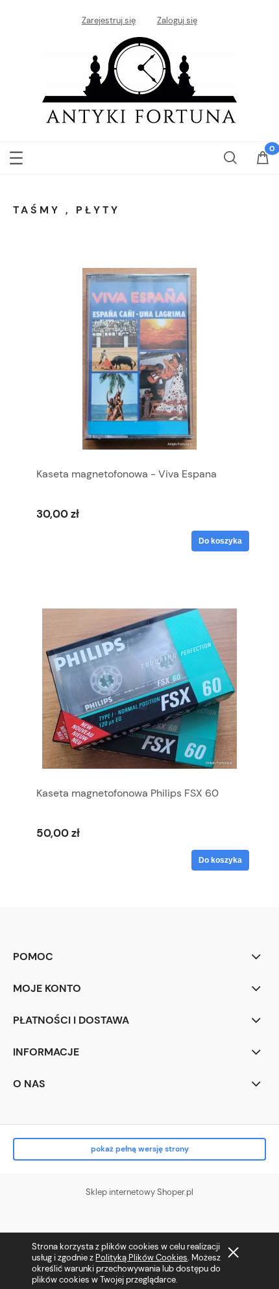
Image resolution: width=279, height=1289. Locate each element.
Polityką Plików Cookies (141, 1257)
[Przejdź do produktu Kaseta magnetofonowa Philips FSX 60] (139, 688)
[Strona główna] (139, 78)
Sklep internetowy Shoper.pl (139, 1192)
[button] (16, 155)
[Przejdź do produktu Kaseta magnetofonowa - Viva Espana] (139, 359)
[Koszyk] (263, 159)
